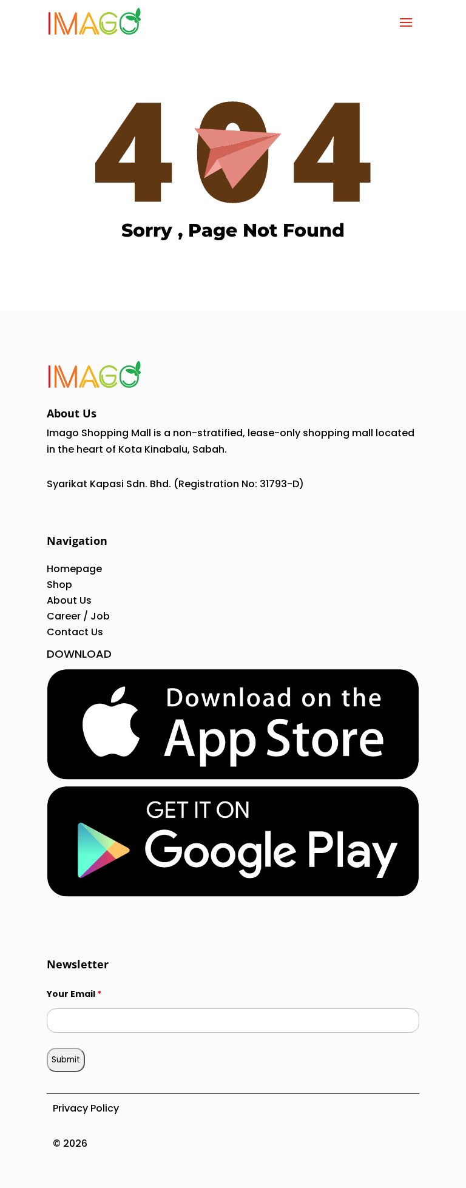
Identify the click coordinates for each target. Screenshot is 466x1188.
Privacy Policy (86, 1108)
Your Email (74, 994)
